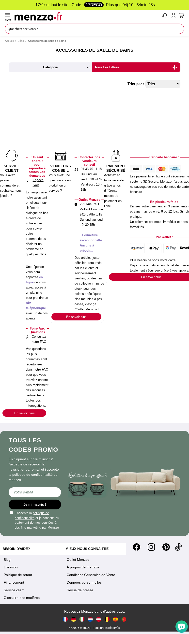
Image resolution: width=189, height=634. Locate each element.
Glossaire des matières (22, 598)
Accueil (9, 40)
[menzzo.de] (73, 619)
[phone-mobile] (165, 16)
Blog (7, 560)
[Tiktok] (178, 547)
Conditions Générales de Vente (91, 575)
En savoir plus (24, 413)
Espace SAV (38, 182)
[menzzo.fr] (65, 619)
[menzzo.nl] (90, 619)
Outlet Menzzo (78, 560)
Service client (14, 590)
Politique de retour (18, 575)
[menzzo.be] (107, 619)
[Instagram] (151, 547)
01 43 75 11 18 (91, 169)
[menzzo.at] (98, 619)
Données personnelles (84, 582)
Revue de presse (80, 590)
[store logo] (87, 16)
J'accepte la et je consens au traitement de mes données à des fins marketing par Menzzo (37, 520)
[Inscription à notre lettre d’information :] (35, 492)
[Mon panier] (181, 15)
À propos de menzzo (83, 567)
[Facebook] (136, 547)
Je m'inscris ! (34, 504)
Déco (20, 40)
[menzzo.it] (82, 619)
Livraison (11, 567)
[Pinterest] (166, 547)
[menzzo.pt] (123, 619)
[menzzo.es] (115, 619)
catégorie (50, 67)
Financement (14, 582)
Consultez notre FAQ (39, 339)
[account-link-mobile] (174, 16)
